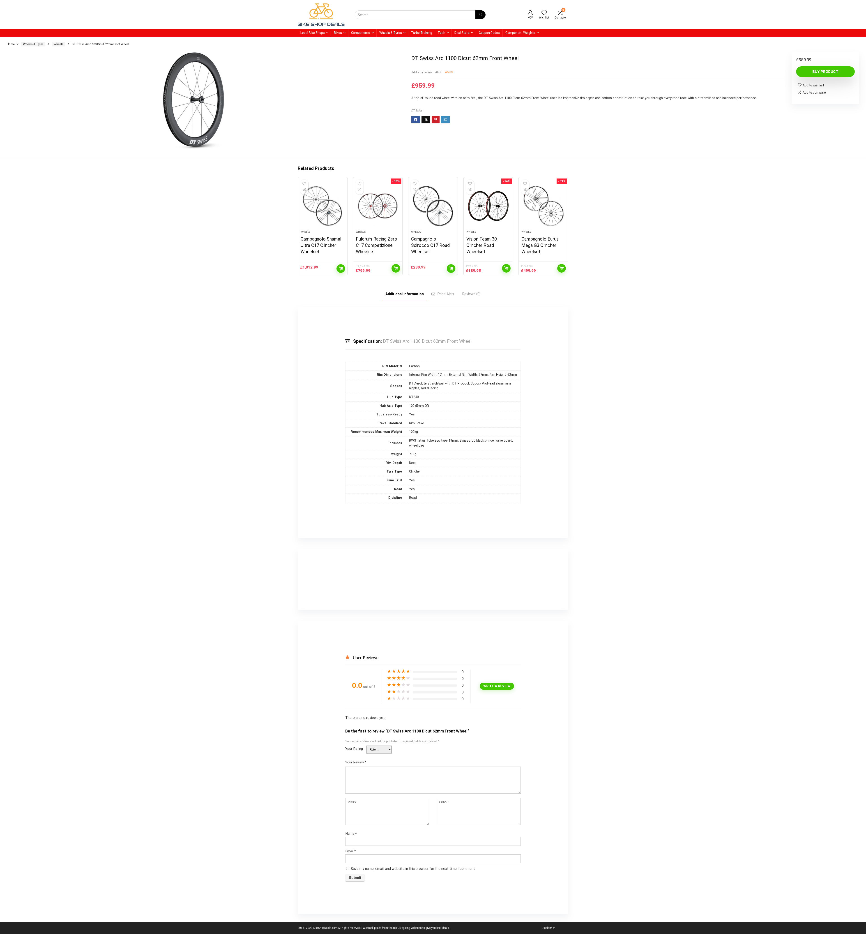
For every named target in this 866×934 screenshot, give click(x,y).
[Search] (480, 14)
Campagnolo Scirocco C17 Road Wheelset (430, 245)
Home (11, 44)
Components (360, 33)
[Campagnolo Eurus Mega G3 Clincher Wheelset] (543, 206)
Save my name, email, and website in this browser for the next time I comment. (413, 869)
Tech (441, 33)
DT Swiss (416, 110)
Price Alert (445, 294)
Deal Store (462, 33)
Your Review (355, 762)
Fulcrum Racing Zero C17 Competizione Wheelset (376, 245)
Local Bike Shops (312, 33)
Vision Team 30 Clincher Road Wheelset (481, 245)
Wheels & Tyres (390, 33)
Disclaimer (548, 927)
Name (351, 834)
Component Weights (520, 33)
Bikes (338, 33)
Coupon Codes (489, 33)
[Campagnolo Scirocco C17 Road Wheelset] (433, 206)
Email (350, 851)
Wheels (58, 44)
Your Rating (354, 749)
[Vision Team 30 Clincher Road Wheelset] (488, 206)
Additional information (404, 294)
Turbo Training (421, 33)
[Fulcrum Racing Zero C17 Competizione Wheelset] (378, 206)
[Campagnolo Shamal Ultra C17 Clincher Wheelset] (322, 206)
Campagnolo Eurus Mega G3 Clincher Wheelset (540, 245)
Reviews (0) (471, 294)
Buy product (825, 71)
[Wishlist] (544, 13)
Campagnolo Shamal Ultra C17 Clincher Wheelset (321, 245)
